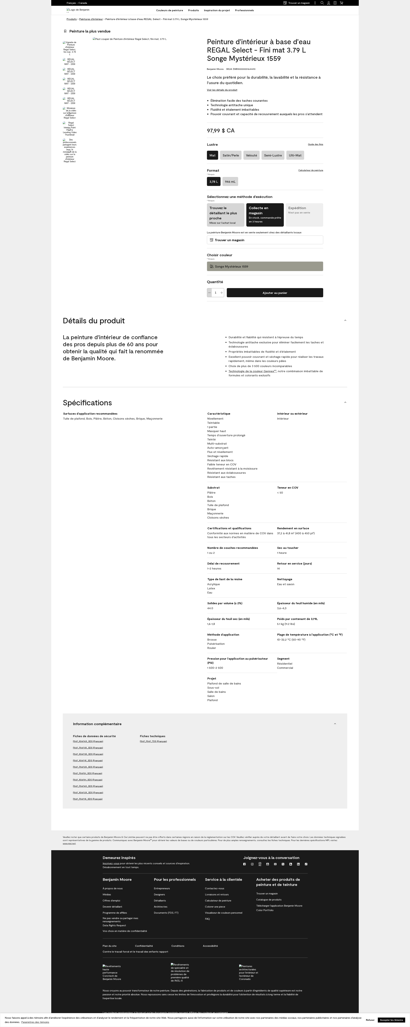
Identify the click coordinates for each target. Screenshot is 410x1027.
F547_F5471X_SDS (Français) (87, 799)
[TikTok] (306, 864)
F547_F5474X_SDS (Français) (88, 786)
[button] (322, 3)
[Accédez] (329, 3)
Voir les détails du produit (222, 89)
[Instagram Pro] (260, 864)
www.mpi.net (69, 843)
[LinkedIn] (298, 864)
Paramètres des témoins (35, 1021)
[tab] (70, 48)
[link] (335, 3)
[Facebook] (244, 864)
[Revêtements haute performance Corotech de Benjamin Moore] (118, 972)
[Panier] (341, 3)
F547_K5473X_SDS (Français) (88, 754)
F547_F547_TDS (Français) (153, 741)
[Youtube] (267, 864)
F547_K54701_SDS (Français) (87, 779)
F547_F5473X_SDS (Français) (88, 747)
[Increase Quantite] (221, 292)
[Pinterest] (275, 864)
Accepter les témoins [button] (391, 1020)
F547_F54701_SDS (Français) (87, 773)
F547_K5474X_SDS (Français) (88, 741)
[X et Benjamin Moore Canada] (283, 864)
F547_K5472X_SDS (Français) (88, 792)
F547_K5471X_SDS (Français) (88, 760)
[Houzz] (290, 864)
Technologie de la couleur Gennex (252, 371)
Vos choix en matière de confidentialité (125, 930)
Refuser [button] (370, 1020)
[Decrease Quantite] (209, 292)
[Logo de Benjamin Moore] (80, 10)
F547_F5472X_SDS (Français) (88, 766)
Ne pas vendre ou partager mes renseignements (120, 920)
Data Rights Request (114, 925)
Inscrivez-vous (111, 863)
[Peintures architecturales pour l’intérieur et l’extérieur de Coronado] (254, 972)
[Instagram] (252, 864)
